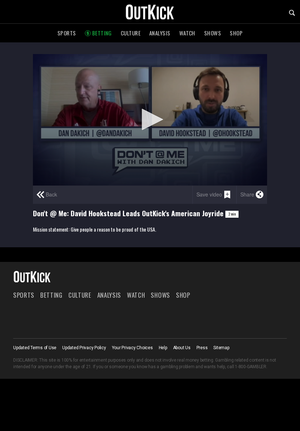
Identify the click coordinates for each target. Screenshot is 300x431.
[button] (150, 119)
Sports (66, 33)
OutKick (150, 11)
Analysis (159, 33)
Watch (187, 33)
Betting (102, 33)
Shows (212, 33)
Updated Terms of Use (34, 347)
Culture (130, 33)
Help (163, 347)
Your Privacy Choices (132, 347)
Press (202, 347)
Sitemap (221, 347)
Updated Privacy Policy (84, 347)
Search (292, 12)
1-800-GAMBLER (250, 366)
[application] (150, 120)
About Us (182, 347)
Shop (236, 33)
